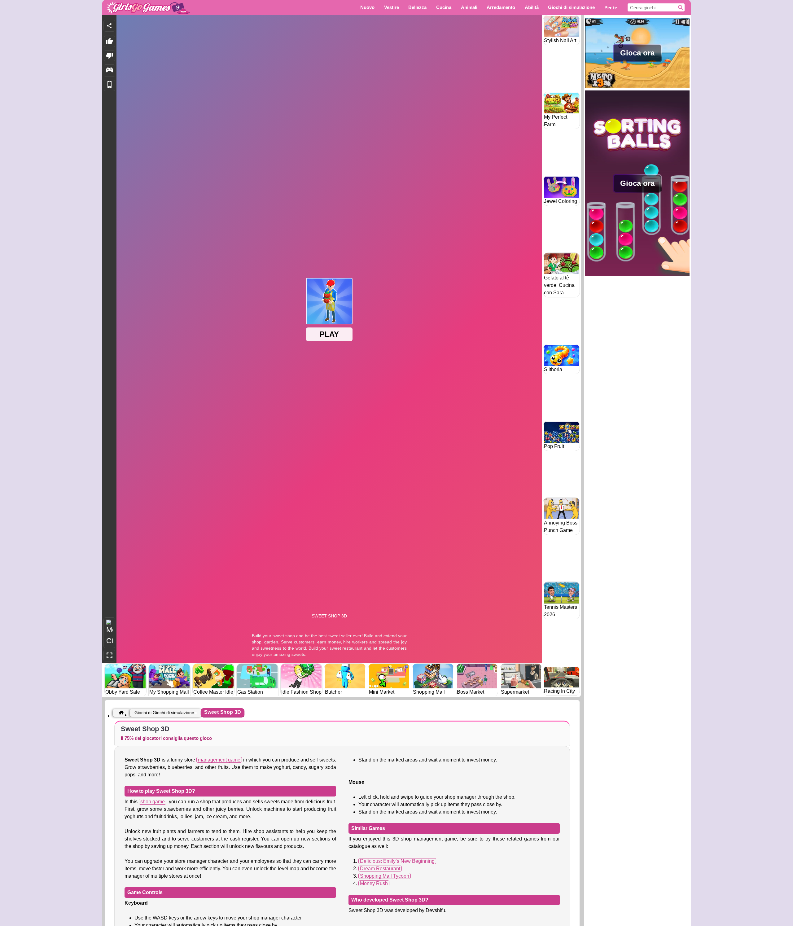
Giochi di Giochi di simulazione (164, 712)
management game (219, 759)
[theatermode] (109, 632)
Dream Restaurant (380, 868)
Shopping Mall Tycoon (384, 876)
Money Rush (374, 883)
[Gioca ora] (637, 87)
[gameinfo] (109, 70)
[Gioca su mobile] (109, 85)
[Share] (109, 26)
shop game (152, 801)
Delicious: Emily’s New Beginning (397, 861)
